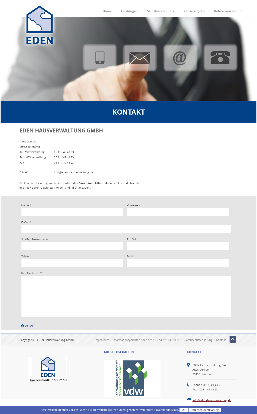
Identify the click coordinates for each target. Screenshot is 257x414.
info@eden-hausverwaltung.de (211, 400)
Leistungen (129, 11)
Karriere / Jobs (194, 11)
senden (29, 325)
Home (107, 11)
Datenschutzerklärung (198, 340)
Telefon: (26, 256)
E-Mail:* (26, 222)
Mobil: (131, 256)
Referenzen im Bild (228, 11)
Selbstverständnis (160, 11)
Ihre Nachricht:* (31, 273)
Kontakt (221, 340)
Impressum (102, 340)
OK (184, 410)
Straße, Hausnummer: (35, 239)
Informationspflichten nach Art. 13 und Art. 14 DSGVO (147, 340)
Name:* (26, 205)
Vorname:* (134, 205)
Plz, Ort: (132, 239)
